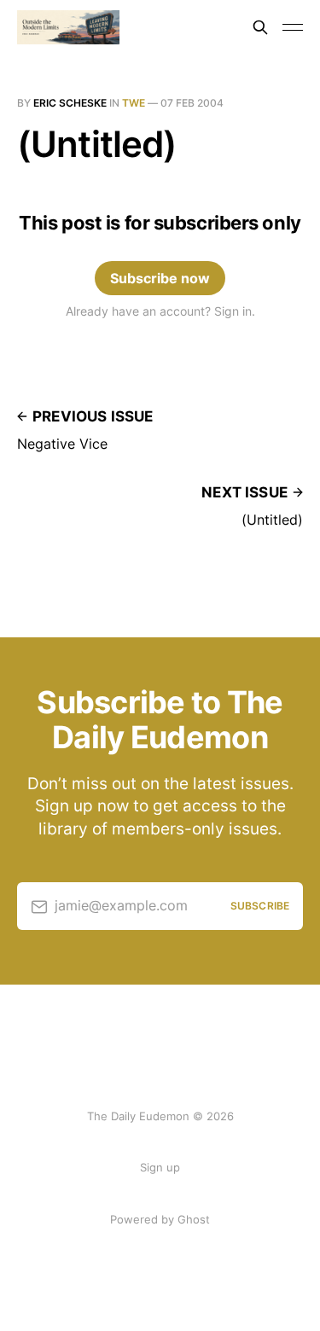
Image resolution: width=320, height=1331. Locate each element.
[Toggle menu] (292, 27)
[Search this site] (260, 27)
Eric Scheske (70, 102)
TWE (133, 102)
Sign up (160, 1167)
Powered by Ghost (160, 1219)
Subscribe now (160, 278)
